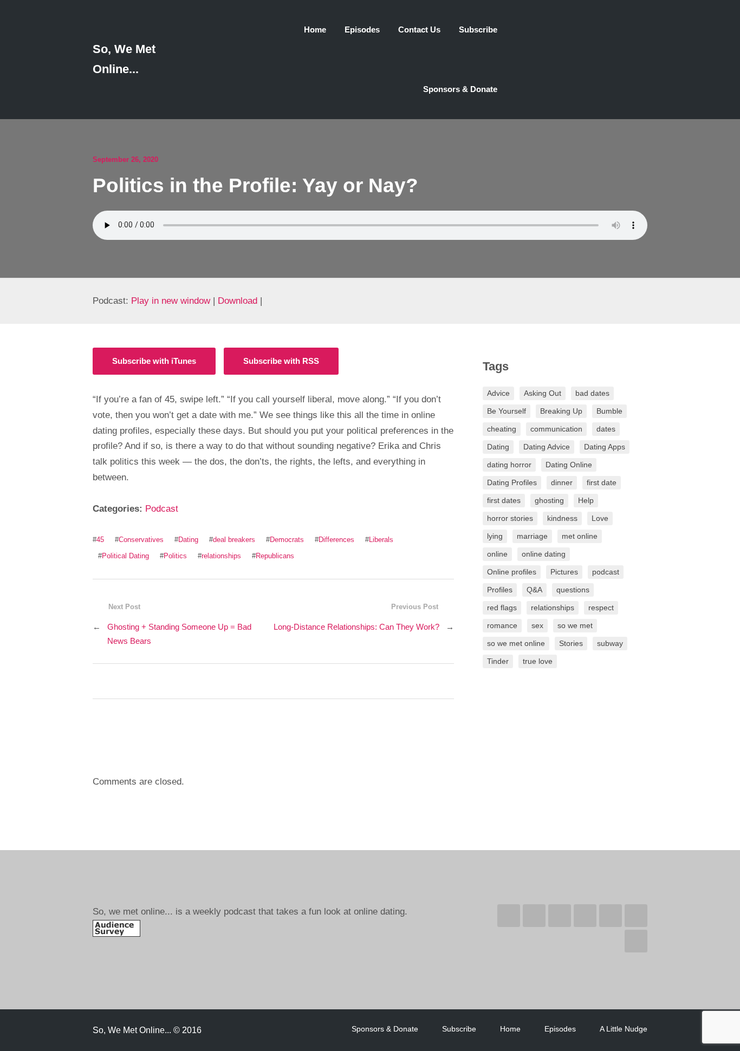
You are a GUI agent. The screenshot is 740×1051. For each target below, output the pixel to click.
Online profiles (511, 571)
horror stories (510, 518)
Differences (336, 540)
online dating (544, 554)
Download (237, 301)
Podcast (161, 509)
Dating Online (569, 464)
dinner (562, 482)
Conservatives (141, 540)
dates (605, 429)
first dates (504, 500)
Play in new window (170, 301)
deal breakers (234, 540)
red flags (502, 607)
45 (100, 540)
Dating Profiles (512, 482)
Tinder (498, 661)
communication (556, 429)
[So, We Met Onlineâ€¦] (116, 934)
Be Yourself (506, 411)
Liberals (381, 540)
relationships (221, 556)
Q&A (534, 589)
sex (537, 625)
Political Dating (125, 556)
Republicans (275, 556)
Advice (498, 393)
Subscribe (478, 29)
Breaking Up (561, 411)
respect (601, 607)
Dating (188, 540)
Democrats (287, 540)
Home (315, 29)
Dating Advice (546, 446)
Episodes (362, 29)
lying (495, 536)
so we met (575, 625)
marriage (532, 536)
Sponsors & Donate (460, 89)
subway (610, 643)
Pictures (564, 571)
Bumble (609, 411)
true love (538, 661)
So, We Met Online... (124, 59)
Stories (571, 643)
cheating (501, 429)
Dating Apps (604, 446)
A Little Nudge (623, 1028)
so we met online (516, 643)
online (497, 554)
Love (600, 518)
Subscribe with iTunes (154, 360)
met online (580, 536)
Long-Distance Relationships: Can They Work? (356, 626)
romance (502, 625)
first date (601, 482)
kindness (562, 518)
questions (572, 589)
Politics (175, 556)
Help (586, 500)
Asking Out (542, 393)
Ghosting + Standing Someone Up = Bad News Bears (179, 633)
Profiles (499, 589)
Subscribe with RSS (281, 360)
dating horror (509, 464)
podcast (605, 571)
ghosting (549, 500)
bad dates (592, 393)
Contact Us (419, 29)
